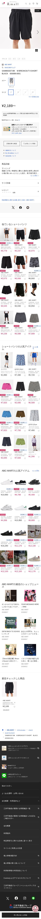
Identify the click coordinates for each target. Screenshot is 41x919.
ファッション (21, 730)
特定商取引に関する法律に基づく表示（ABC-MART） (18, 200)
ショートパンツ (10, 733)
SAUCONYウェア (10, 67)
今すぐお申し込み (17, 133)
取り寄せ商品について (12, 153)
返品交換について (10, 156)
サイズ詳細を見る (34, 96)
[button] (20, 32)
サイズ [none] (4, 92)
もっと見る (34, 175)
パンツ (31, 730)
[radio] (11, 83)
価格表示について (10, 150)
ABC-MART (8, 64)
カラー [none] (4, 80)
